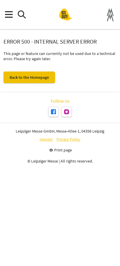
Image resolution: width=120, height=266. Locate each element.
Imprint (46, 139)
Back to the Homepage (29, 77)
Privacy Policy (68, 139)
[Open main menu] (8, 15)
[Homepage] (65, 14)
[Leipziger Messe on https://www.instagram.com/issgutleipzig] (66, 112)
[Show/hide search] (22, 15)
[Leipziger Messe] (110, 15)
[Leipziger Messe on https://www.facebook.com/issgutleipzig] (53, 112)
